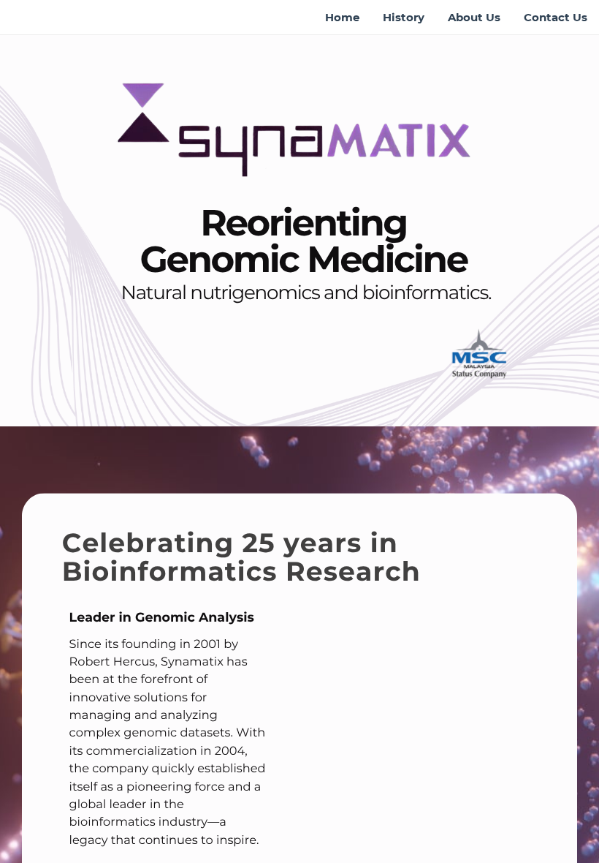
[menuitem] (342, 17)
